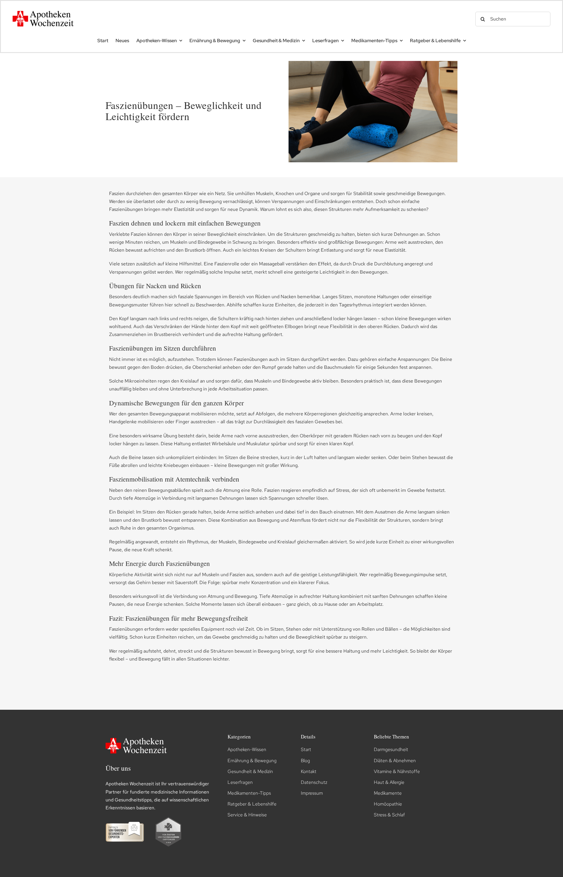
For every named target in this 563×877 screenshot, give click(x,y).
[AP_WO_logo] (45, 9)
